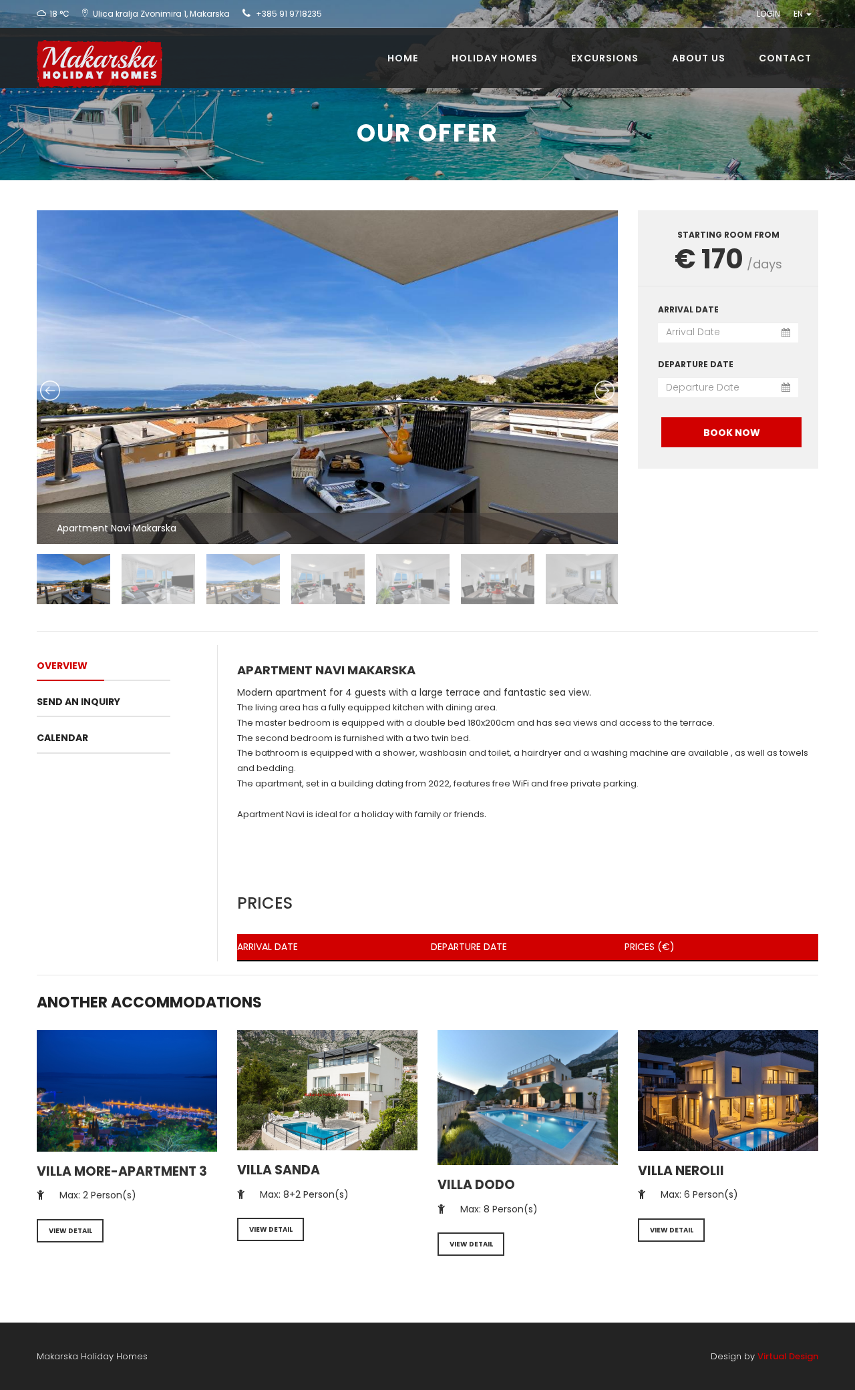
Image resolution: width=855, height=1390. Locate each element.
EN (799, 13)
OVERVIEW (62, 665)
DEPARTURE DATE (695, 364)
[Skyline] (94, 44)
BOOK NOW (731, 432)
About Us (698, 58)
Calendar (62, 737)
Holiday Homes (495, 58)
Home (402, 58)
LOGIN (768, 13)
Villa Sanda (278, 1170)
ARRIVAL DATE (688, 309)
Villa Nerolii (681, 1171)
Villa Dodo (476, 1185)
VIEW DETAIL (70, 1231)
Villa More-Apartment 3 (122, 1171)
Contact (785, 58)
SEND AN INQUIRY (78, 701)
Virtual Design (787, 1356)
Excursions (605, 58)
